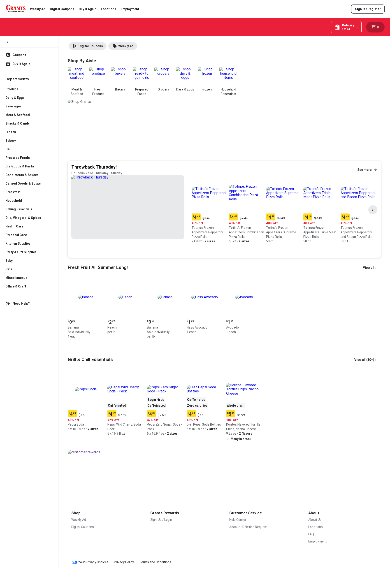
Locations (108, 9)
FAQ (311, 534)
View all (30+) (364, 359)
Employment (130, 9)
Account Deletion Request (248, 527)
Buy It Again (87, 9)
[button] (209, 210)
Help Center (237, 519)
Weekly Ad (37, 9)
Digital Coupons (62, 9)
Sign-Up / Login (161, 519)
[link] (368, 9)
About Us (315, 519)
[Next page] (372, 209)
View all (368, 267)
